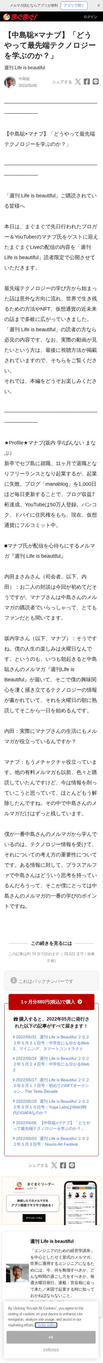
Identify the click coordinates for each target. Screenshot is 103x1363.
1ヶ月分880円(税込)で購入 (48, 1001)
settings (51, 1349)
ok (51, 1337)
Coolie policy (46, 1325)
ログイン (90, 17)
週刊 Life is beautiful (24, 67)
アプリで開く (74, 5)
